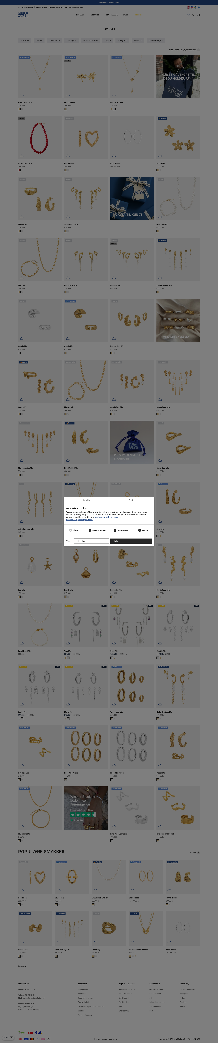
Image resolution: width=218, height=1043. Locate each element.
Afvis (68, 541)
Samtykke (86, 500)
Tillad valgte (81, 541)
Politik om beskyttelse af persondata (79, 520)
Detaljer (132, 500)
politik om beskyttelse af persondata (108, 517)
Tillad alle (116, 541)
